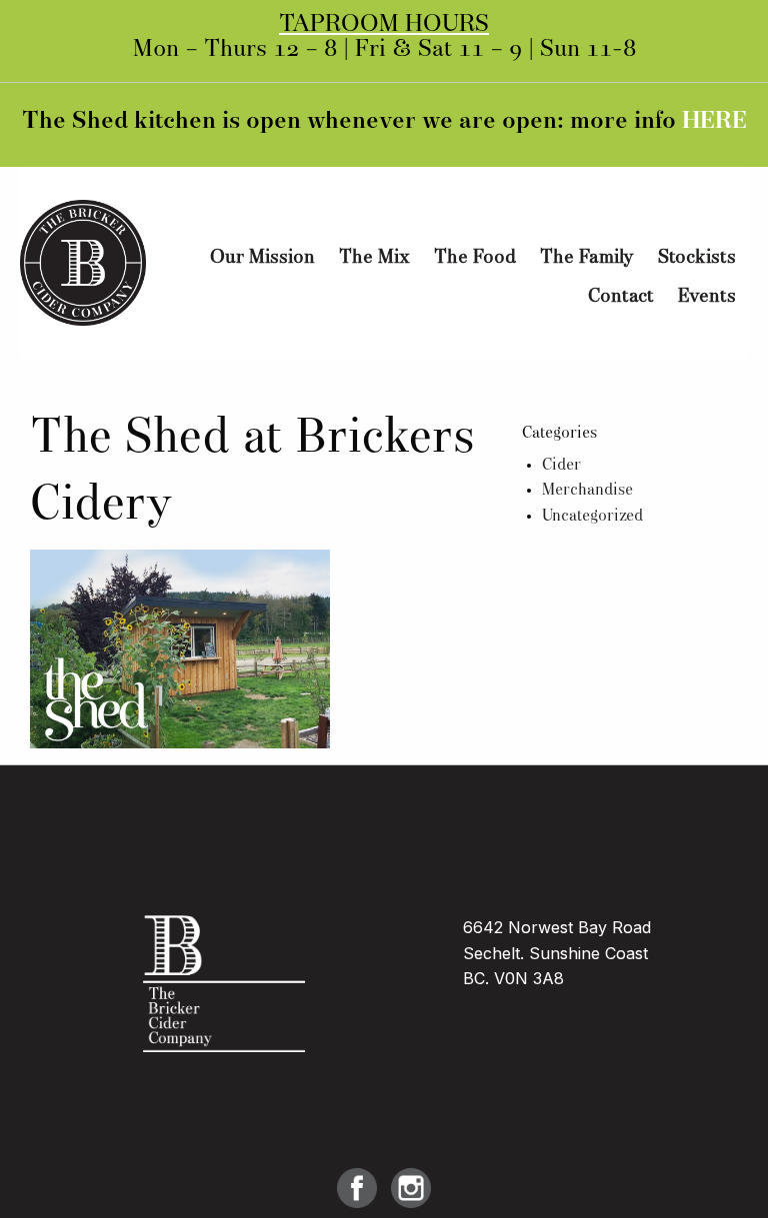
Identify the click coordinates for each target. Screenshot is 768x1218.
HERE (714, 122)
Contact (621, 297)
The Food (475, 258)
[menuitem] (262, 258)
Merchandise (587, 491)
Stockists (697, 258)
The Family (587, 258)
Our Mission (262, 258)
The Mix (374, 258)
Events (707, 297)
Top (720, 1170)
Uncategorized (592, 517)
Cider (561, 466)
